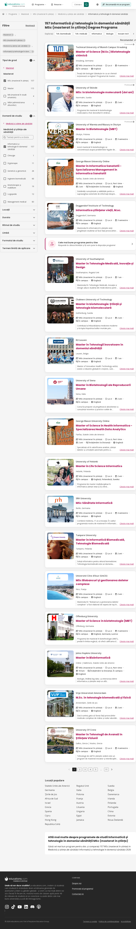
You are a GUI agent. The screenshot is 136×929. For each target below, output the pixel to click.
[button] (8, 34)
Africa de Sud (51, 798)
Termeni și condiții (90, 921)
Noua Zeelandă (115, 819)
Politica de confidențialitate (109, 921)
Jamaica (80, 819)
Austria (80, 802)
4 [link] (90, 769)
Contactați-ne (78, 894)
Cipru (47, 815)
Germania (50, 790)
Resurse (57, 4)
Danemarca (113, 794)
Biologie (109, 33)
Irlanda (111, 798)
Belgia (111, 790)
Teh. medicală (81, 33)
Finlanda (112, 802)
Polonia (80, 794)
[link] (108, 14)
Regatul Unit (82, 785)
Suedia (111, 785)
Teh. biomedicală (63, 33)
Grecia (48, 807)
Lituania (80, 807)
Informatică (97, 33)
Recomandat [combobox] (126, 40)
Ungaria (80, 811)
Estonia (111, 815)
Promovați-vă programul (82, 888)
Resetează (30, 25)
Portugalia (113, 807)
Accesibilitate (126, 921)
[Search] (86, 4)
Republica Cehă (52, 824)
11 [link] (106, 769)
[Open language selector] (97, 4)
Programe (39, 4)
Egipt (79, 815)
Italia (78, 790)
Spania (48, 811)
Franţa (79, 798)
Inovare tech (123, 33)
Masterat (10, 68)
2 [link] (79, 769)
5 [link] (95, 769)
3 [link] (85, 769)
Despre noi (76, 883)
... (101, 769)
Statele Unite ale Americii (57, 785)
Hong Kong (50, 819)
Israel (47, 802)
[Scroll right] (133, 33)
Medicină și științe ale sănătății (19, 123)
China (110, 811)
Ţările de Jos (51, 794)
